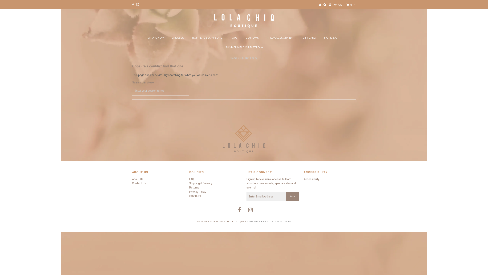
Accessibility (311, 179)
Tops (234, 37)
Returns (194, 187)
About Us (137, 179)
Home (233, 58)
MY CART (343, 4)
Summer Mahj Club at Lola (244, 47)
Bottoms (252, 37)
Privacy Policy (197, 191)
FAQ (191, 179)
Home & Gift (332, 37)
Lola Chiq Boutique (231, 221)
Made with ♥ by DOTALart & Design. (269, 221)
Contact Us (139, 183)
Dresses (178, 37)
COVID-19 (195, 196)
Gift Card (309, 37)
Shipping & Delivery (200, 183)
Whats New (156, 37)
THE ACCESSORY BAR (281, 37)
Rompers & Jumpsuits (207, 37)
